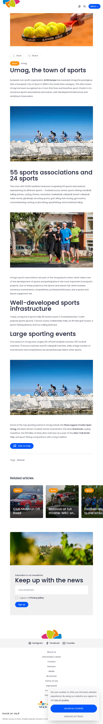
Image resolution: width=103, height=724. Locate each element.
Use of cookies (61, 700)
